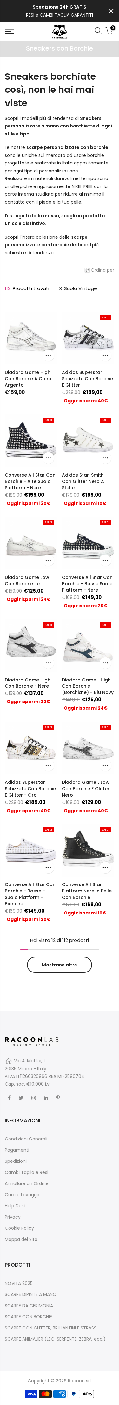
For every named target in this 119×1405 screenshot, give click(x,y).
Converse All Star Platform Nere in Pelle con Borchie (87, 890)
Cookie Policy (19, 1228)
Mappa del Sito (21, 1239)
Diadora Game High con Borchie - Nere (27, 683)
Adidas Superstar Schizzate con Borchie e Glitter (87, 378)
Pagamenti (17, 1150)
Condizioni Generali (26, 1139)
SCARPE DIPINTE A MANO (30, 1294)
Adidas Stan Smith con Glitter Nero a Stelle (83, 481)
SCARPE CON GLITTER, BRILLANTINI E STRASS (50, 1328)
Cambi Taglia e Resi (26, 1172)
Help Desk (15, 1206)
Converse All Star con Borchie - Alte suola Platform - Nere (30, 481)
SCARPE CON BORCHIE (28, 1317)
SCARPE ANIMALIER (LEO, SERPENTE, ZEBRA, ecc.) (55, 1339)
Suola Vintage (80, 288)
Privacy (13, 1217)
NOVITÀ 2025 (19, 1283)
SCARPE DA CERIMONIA (29, 1305)
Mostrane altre (59, 965)
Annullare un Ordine (27, 1183)
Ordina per (102, 270)
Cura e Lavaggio (23, 1194)
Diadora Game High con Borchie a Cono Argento (28, 378)
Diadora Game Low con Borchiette (27, 580)
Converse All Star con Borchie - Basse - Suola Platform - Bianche (30, 894)
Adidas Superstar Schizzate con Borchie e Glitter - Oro (30, 788)
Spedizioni (16, 1161)
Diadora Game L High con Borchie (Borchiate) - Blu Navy (88, 686)
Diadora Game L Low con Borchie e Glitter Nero (85, 788)
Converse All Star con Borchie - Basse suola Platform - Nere (87, 583)
